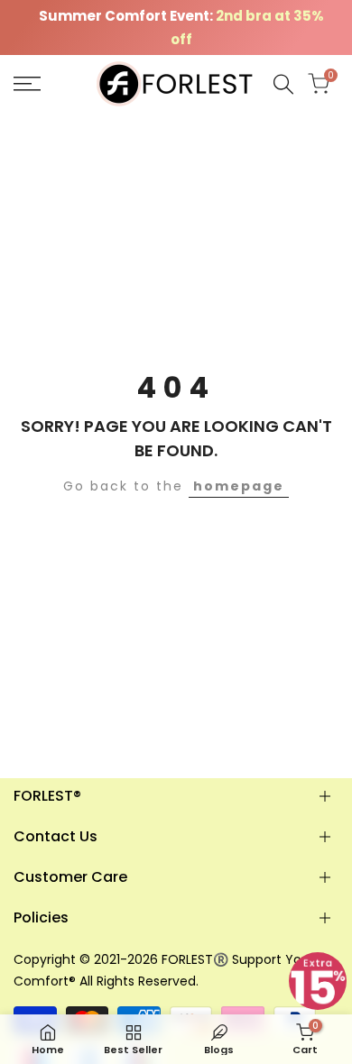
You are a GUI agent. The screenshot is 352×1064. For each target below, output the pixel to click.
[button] (318, 981)
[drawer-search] (283, 84)
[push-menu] (27, 84)
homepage (238, 486)
